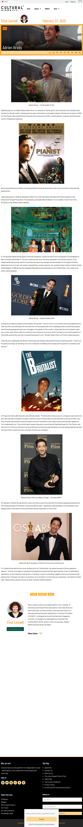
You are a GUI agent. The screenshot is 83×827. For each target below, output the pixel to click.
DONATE (47, 9)
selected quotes (7, 197)
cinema (33, 594)
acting (51, 594)
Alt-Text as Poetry (7, 811)
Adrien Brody (12, 47)
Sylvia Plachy (33, 265)
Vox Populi (4, 808)
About (55, 9)
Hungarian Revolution (32, 268)
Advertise (48, 768)
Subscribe (48, 779)
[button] (57, 52)
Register (72, 2)
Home (28, 9)
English (5, 1)
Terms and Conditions (52, 782)
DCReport (4, 799)
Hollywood (42, 594)
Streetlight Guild (7, 813)
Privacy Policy (50, 785)
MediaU (3, 802)
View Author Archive (15, 629)
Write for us (49, 773)
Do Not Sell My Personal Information (57, 787)
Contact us (48, 770)
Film (4, 28)
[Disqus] (41, 669)
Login (66, 2)
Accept (41, 819)
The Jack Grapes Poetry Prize (55, 776)
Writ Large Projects (8, 805)
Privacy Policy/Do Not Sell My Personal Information (41, 824)
